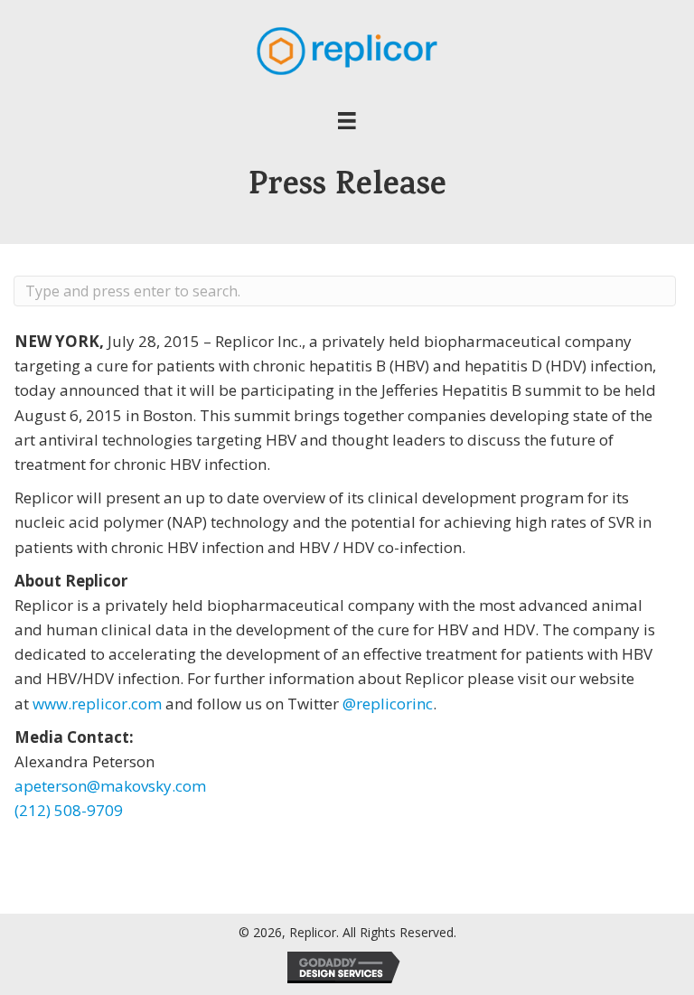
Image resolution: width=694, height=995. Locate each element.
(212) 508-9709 (68, 810)
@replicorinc (387, 703)
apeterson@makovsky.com (110, 785)
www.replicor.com (97, 703)
